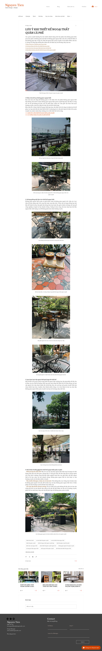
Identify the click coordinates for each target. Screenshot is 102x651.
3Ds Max (40, 16)
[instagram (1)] (8, 619)
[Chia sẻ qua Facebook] (26, 556)
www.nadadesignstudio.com (14, 630)
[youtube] (14, 619)
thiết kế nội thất (30, 540)
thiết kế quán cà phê (31, 543)
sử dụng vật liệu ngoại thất (32, 548)
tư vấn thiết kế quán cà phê (42, 540)
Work (34, 16)
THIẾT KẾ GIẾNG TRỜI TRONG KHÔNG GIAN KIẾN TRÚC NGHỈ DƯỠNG (28, 585)
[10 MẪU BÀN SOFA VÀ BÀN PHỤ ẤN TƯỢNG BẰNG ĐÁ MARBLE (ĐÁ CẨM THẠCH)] (73, 577)
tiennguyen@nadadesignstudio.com (16, 626)
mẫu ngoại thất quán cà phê (47, 548)
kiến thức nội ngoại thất (31, 545)
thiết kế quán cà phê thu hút (63, 543)
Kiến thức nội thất (60, 16)
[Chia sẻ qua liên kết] (36, 556)
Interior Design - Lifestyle (11, 7)
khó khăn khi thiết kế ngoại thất (63, 548)
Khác (68, 16)
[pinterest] (11, 619)
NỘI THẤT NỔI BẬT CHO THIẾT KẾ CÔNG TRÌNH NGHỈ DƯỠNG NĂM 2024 (50, 585)
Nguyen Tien (14, 5)
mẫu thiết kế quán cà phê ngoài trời (48, 545)
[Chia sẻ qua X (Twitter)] (29, 556)
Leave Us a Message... (53, 633)
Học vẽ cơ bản (49, 16)
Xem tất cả (81, 568)
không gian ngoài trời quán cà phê (66, 545)
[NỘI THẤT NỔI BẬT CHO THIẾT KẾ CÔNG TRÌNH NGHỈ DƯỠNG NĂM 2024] (51, 577)
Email (71, 625)
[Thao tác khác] (76, 25)
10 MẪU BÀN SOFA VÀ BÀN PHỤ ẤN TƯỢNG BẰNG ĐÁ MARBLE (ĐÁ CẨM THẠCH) (73, 585)
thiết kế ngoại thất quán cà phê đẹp (46, 543)
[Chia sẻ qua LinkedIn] (32, 556)
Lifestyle (28, 16)
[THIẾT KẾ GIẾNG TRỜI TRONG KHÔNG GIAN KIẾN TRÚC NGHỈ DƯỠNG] (28, 577)
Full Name (50, 625)
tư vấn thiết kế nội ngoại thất (57, 540)
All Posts (20, 16)
